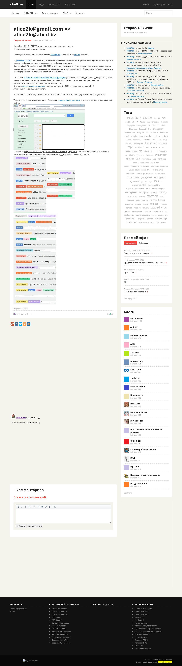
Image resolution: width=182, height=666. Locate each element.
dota (164, 125)
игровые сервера (159, 188)
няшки (145, 204)
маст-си (152, 196)
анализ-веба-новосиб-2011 (140, 169)
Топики (31, 4)
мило (162, 196)
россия (127, 211)
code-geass (141, 125)
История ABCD (141, 643)
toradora (149, 155)
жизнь (158, 181)
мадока (142, 196)
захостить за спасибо (135, 188)
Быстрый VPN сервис (143, 608)
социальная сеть (143, 215)
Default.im (139, 645)
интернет (131, 192)
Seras (146, 151)
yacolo (135, 162)
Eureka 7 (142, 129)
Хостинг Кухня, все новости (146, 625)
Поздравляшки (138, 483)
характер (161, 218)
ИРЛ (132, 458)
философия (163, 215)
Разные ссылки (49, 13)
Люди (41, 4)
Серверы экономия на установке (148, 631)
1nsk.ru (130, 117)
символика (158, 211)
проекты (137, 207)
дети (156, 177)
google (134, 135)
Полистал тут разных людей (150, 70)
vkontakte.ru (146, 159)
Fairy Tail (140, 132)
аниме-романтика (144, 173)
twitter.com (161, 154)
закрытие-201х (154, 185)
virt (125, 260)
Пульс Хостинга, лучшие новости (148, 628)
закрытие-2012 (139, 184)
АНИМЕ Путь (30, 13)
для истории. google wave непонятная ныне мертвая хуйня (144, 63)
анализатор (158, 169)
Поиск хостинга (141, 623)
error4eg (19, 314)
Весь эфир (128, 298)
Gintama (164, 132)
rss (140, 151)
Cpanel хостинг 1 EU (60, 611)
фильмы (131, 218)
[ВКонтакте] (16, 324)
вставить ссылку (46, 507)
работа (146, 207)
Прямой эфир (136, 237)
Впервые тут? (54, 4)
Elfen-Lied (133, 129)
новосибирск (157, 200)
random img (136, 361)
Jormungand (138, 143)
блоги (129, 177)
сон (166, 211)
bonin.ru (164, 122)
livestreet (151, 143)
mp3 (130, 147)
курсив (22, 507)
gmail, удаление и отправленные (152, 56)
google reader (145, 135)
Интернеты (132, 73)
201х (138, 117)
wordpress (162, 159)
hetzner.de (137, 139)
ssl (126, 155)
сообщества (129, 215)
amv (135, 121)
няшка (138, 203)
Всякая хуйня (157, 84)
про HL (140, 47)
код (38, 507)
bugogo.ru (131, 125)
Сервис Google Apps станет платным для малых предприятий (149, 100)
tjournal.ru (140, 155)
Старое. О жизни (22, 40)
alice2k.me (16, 4)
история (24, 308)
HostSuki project (141, 637)
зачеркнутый (26, 507)
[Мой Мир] (28, 324)
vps (154, 159)
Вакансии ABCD (141, 640)
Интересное (136, 420)
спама (77, 54)
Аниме (133, 326)
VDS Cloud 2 (57, 620)
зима (148, 188)
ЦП (157, 222)
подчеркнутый (29, 507)
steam (132, 154)
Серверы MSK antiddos (61, 643)
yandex (155, 162)
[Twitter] (20, 324)
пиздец (164, 204)
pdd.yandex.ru (131, 151)
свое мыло (55, 54)
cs (149, 125)
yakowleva (144, 162)
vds (138, 158)
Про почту (142, 84)
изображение (42, 507)
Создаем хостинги (142, 634)
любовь (153, 192)
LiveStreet (135, 369)
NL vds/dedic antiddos (60, 623)
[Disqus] (63, 374)
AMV (132, 344)
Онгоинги (135, 440)
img (165, 139)
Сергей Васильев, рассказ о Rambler (154, 93)
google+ (157, 136)
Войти (146, 4)
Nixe (146, 147)
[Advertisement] (61, 332)
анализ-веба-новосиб (159, 166)
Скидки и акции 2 (141, 614)
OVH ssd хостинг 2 (59, 628)
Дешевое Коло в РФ (60, 640)
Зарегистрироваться (162, 4)
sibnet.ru (163, 151)
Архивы (15, 13)
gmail (18, 308)
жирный (18, 507)
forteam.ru (154, 132)
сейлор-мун (137, 211)
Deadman (156, 125)
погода (129, 207)
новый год (129, 204)
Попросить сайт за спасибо (145, 475)
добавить (21, 526)
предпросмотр (35, 526)
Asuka (142, 122)
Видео (151, 47)
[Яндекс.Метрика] (30, 660)
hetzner (128, 139)
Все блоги (128, 493)
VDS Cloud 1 (57, 617)
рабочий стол (159, 207)
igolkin (126, 279)
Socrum (127, 289)
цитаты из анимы (146, 222)
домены (134, 181)
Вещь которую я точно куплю (137, 252)
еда (150, 181)
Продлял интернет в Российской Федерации (144, 262)
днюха (163, 177)
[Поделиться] (31, 314)
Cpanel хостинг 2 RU (60, 614)
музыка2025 (129, 272)
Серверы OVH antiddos (61, 637)
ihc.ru (159, 139)
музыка (130, 200)
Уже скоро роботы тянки (135, 291)
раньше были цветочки (69, 100)
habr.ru (165, 135)
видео (136, 177)
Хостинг (79, 13)
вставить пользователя (49, 507)
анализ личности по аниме (136, 166)
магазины (132, 196)
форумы (141, 218)
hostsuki (147, 139)
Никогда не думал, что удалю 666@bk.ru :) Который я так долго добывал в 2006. (147, 79)
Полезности (136, 395)
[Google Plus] (12, 324)
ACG (164, 118)
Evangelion (158, 128)
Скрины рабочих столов (143, 449)
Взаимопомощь (134, 59)
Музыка (134, 466)
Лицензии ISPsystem (143, 648)
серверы (147, 211)
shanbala (154, 151)
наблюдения (142, 200)
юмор (163, 222)
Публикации (143, 243)
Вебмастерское (145, 53)
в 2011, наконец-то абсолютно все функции (44, 77)
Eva (149, 129)
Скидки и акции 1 (141, 611)
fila (147, 132)
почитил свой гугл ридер (33, 85)
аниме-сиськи (160, 173)
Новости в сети (160, 101)
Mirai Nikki (163, 143)
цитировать (35, 507)
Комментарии (130, 243)
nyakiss (162, 147)
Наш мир (135, 403)
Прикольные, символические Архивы (144, 67)
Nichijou (138, 147)
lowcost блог (139, 617)
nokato (154, 147)
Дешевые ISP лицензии (61, 631)
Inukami (128, 143)
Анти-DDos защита (59, 608)
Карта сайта (70, 4)
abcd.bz (157, 118)
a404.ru (147, 117)
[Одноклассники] (24, 324)
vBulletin (130, 158)
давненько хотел (23, 60)
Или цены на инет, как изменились (153, 87)
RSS (146, 32)
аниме (130, 173)
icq (154, 139)
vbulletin (134, 378)
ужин (154, 214)
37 (125, 281)
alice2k (127, 122)
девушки (146, 177)
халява (150, 218)
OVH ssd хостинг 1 (59, 625)
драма (144, 181)
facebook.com (129, 132)
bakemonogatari (153, 122)
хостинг (131, 222)
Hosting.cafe (139, 620)
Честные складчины (60, 634)
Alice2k (66, 13)
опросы (154, 203)
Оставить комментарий (30, 497)
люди (163, 192)
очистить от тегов (55, 507)
